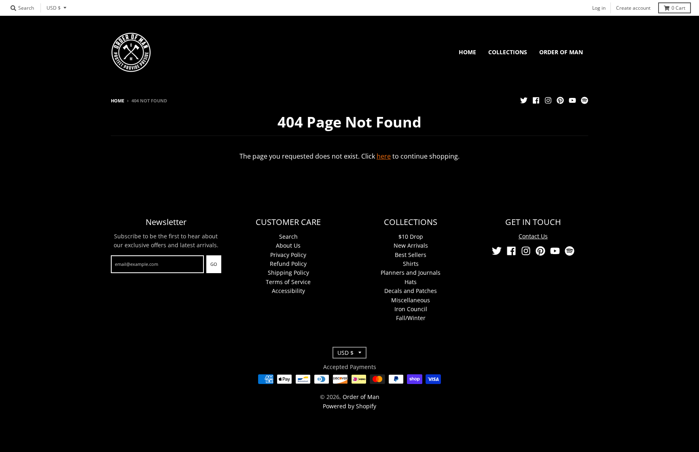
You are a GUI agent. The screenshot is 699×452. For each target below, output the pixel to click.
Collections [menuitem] (507, 52)
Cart (678, 7)
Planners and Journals (411, 272)
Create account (633, 7)
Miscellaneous (410, 300)
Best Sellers (410, 255)
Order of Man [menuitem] (561, 52)
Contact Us (533, 236)
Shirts (411, 263)
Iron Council (410, 309)
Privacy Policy (288, 255)
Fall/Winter (411, 318)
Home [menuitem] (467, 52)
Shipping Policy (288, 272)
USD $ (54, 7)
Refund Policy (288, 263)
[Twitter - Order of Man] (523, 100)
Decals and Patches (410, 291)
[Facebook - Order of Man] (536, 100)
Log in (599, 7)
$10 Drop (410, 236)
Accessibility (288, 291)
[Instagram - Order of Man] (548, 100)
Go (213, 264)
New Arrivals (411, 245)
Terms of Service (288, 282)
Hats (411, 282)
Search (288, 236)
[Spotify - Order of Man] (584, 100)
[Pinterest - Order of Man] (560, 100)
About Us (288, 245)
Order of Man (361, 397)
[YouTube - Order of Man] (572, 100)
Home (117, 101)
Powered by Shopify (349, 406)
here (384, 156)
